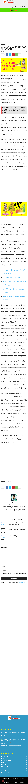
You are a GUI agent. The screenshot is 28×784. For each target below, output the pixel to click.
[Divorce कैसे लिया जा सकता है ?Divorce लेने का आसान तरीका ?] (4, 741)
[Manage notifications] (3, 781)
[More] (19, 54)
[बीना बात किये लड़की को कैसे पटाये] (4, 747)
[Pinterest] (13, 54)
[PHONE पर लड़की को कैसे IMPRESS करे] (4, 734)
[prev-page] (2, 542)
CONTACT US (6, 778)
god (6, 481)
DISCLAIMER (13, 778)
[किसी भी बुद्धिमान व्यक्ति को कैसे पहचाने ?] (4, 531)
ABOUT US (14, 779)
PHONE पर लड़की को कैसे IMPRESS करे (17, 732)
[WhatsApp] (16, 54)
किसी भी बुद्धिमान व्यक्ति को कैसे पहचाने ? (17, 529)
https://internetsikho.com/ (14, 504)
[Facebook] (7, 54)
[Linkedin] (14, 513)
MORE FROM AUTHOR (17, 519)
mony (9, 481)
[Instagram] (11, 513)
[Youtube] (20, 513)
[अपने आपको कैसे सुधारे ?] (4, 537)
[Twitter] (10, 54)
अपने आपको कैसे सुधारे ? (14, 536)
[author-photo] (14, 501)
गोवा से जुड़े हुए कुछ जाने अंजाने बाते (11, 278)
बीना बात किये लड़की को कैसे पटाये (15, 745)
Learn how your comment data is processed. (13, 583)
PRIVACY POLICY (20, 778)
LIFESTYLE (3, 44)
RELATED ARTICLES (6, 519)
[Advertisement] (14, 29)
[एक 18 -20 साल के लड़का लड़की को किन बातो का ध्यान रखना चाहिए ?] (4, 525)
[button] (2, 10)
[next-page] (4, 542)
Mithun (4, 51)
